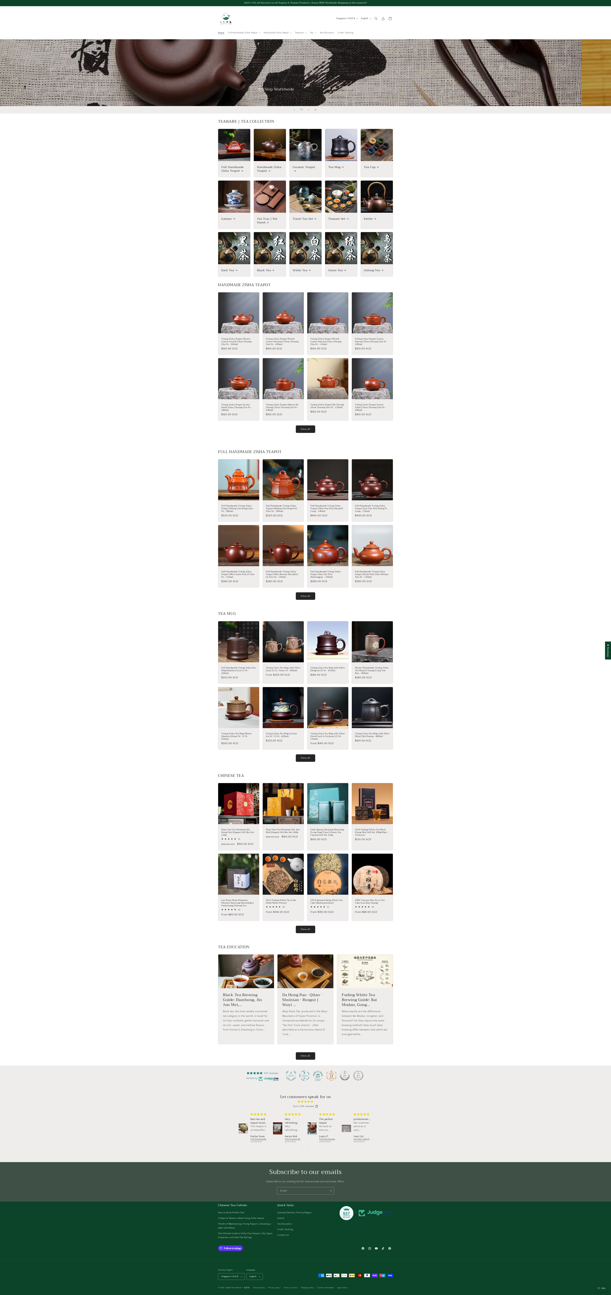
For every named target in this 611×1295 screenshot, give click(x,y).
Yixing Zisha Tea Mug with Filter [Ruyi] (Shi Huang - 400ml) (372, 735)
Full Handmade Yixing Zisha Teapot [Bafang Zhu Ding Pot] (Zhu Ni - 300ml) (281, 509)
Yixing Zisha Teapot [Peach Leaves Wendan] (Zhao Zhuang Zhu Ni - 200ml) (282, 342)
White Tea (300, 270)
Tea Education (284, 1224)
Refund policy (259, 1288)
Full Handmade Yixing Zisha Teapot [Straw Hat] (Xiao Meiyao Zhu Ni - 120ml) (372, 574)
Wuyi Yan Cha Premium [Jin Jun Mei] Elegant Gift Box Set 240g (283, 831)
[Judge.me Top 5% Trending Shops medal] (358, 1076)
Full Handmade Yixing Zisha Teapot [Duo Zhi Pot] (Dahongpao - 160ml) (325, 574)
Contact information (325, 1288)
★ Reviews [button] (608, 650)
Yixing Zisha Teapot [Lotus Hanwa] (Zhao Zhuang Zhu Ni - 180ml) (371, 342)
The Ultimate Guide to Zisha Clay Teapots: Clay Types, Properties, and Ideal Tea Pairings (245, 1235)
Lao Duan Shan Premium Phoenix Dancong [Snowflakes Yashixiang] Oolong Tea (237, 903)
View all (305, 429)
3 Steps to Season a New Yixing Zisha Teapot (241, 1218)
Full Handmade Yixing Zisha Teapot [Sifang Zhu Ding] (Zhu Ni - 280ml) (237, 509)
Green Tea (335, 270)
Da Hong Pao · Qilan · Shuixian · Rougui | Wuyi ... (302, 999)
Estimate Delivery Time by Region (294, 1212)
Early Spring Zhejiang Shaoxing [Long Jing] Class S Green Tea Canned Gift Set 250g (327, 832)
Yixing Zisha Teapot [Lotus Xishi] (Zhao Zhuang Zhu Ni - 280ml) (370, 407)
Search (281, 1218)
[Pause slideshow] (316, 109)
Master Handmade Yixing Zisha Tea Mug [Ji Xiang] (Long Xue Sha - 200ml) (371, 671)
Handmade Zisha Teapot (269, 169)
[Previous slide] (294, 109)
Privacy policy (274, 1288)
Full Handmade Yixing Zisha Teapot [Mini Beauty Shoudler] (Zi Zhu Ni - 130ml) (282, 574)
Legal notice (342, 1288)
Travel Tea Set (303, 219)
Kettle (368, 219)
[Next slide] (308, 109)
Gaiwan (226, 219)
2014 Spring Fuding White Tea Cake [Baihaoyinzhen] (326, 901)
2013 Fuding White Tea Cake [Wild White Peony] (281, 901)
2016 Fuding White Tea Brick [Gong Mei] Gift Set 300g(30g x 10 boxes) (371, 832)
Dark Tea (227, 270)
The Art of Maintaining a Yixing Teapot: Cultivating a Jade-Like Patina (244, 1226)
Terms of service (291, 1288)
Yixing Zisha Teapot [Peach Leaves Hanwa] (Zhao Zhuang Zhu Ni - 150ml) (325, 342)
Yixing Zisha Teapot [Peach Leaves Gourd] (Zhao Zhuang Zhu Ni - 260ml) (236, 342)
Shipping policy (307, 1288)
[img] (305, 1101)
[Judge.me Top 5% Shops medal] (345, 1076)
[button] (244, 32)
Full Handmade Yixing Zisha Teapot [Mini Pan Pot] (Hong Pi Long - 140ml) (326, 509)
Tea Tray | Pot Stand (267, 220)
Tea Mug (334, 167)
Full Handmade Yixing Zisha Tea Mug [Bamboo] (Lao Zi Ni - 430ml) (238, 671)
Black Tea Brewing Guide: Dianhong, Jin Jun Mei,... (242, 999)
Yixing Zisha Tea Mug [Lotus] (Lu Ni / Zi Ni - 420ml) (281, 735)
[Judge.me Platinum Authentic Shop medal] (291, 1076)
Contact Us (283, 1235)
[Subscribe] (330, 1191)
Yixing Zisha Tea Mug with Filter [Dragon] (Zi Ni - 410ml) (327, 669)
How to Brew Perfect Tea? (231, 1212)
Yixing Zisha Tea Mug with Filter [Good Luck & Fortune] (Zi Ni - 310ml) (327, 736)
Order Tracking (285, 1229)
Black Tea (264, 270)
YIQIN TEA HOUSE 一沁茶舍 (238, 1288)
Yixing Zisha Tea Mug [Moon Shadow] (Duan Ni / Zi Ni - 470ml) (236, 736)
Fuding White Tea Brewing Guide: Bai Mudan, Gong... (359, 999)
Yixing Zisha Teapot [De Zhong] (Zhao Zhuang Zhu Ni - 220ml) (327, 406)
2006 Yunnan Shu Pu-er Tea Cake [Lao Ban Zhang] (370, 901)
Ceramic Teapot (304, 167)
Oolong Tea (372, 270)
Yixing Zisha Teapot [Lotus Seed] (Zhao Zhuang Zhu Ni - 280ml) (236, 407)
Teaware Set (336, 219)
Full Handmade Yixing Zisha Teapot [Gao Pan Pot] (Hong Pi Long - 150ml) (371, 509)
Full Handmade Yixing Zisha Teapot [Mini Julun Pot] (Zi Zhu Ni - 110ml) (238, 574)
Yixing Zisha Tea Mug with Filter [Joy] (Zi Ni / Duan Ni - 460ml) (283, 669)
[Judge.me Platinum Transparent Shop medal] (304, 1076)
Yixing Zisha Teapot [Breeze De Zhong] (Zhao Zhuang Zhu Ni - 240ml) (282, 407)
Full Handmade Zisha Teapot (232, 169)
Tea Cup (370, 167)
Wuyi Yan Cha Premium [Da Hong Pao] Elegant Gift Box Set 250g (237, 832)
